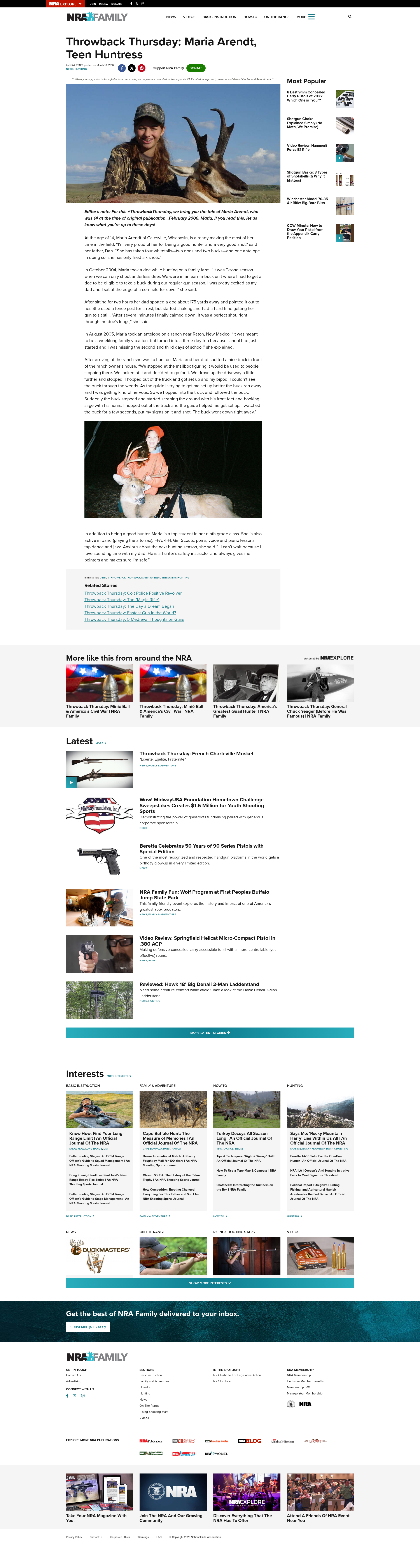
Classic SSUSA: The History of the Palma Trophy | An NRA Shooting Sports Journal (172, 1177)
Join (93, 4)
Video (152, 960)
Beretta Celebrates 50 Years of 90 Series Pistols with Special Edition (202, 848)
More (99, 743)
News (171, 16)
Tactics (228, 1149)
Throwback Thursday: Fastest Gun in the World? (130, 612)
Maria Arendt (150, 578)
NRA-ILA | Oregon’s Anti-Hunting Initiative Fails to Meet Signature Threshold (320, 1172)
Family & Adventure (162, 766)
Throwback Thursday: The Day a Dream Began (129, 606)
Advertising (73, 1381)
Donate (116, 4)
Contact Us (73, 1375)
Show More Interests (233, 1283)
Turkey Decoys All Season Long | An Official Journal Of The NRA (244, 1138)
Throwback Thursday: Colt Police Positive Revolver (133, 593)
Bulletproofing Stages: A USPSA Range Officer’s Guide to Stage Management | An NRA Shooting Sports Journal (99, 1199)
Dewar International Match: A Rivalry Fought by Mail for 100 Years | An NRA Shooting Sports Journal (170, 1161)
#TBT (103, 578)
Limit (106, 1149)
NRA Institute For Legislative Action (237, 1375)
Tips (219, 1149)
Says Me (295, 1149)
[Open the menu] (311, 16)
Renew (103, 4)
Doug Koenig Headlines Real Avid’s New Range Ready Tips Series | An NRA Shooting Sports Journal (98, 1180)
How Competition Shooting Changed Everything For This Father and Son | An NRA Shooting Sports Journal (171, 1194)
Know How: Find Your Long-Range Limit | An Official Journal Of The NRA (96, 1138)
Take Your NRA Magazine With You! (96, 1518)
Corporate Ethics (120, 1537)
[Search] (350, 17)
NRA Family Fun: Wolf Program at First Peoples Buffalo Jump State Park (204, 895)
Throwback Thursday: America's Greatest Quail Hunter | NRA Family (245, 711)
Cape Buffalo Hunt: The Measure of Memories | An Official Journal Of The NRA (170, 1138)
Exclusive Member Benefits (305, 1381)
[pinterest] (142, 66)
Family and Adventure (154, 1381)
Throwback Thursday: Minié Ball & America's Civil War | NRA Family (98, 711)
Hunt (166, 1149)
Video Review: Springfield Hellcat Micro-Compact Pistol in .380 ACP (207, 941)
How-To (250, 16)
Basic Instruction (219, 16)
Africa (176, 1149)
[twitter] (132, 66)
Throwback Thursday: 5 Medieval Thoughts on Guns (134, 619)
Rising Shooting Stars (234, 1231)
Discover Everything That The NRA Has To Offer (242, 1518)
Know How (76, 1149)
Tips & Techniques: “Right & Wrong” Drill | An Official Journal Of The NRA (246, 1158)
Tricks (239, 1149)
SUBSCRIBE (88, 1327)
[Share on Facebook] (122, 66)
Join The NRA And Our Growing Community (171, 1518)
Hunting (81, 69)
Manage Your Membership (304, 1393)
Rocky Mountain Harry (318, 1149)
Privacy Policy (74, 1537)
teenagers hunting (175, 578)
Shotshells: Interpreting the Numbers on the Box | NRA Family (245, 1187)
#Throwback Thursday (124, 578)
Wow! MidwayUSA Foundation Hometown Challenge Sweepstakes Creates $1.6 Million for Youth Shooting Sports (202, 805)
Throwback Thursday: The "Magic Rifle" (121, 599)
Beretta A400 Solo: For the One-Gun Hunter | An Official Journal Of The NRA (318, 1158)
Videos (189, 16)
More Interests (117, 1076)
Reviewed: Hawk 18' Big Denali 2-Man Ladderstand (199, 984)
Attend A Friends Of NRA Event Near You (318, 1518)
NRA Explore (222, 1381)
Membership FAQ (298, 1387)
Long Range (93, 1149)
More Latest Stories (227, 1032)
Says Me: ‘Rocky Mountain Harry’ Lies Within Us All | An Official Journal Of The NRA (318, 1138)
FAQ (159, 1537)
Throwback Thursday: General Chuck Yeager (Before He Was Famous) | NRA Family (317, 711)
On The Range (276, 16)
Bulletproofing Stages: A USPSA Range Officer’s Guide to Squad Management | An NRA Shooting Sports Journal (99, 1161)
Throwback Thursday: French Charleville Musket (197, 753)
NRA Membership (299, 1375)
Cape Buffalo (152, 1149)
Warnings (143, 1537)
